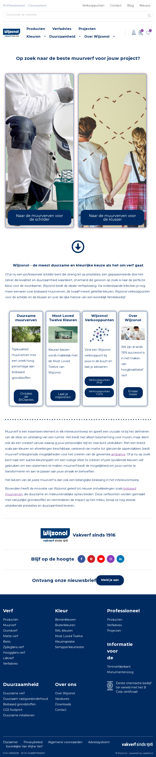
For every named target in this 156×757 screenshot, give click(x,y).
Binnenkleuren (65, 620)
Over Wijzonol (96, 36)
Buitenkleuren (65, 625)
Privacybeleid (33, 742)
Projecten (87, 29)
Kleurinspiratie (65, 642)
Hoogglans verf (14, 653)
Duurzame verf (14, 693)
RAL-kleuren (64, 631)
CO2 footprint (12, 710)
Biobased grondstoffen (19, 704)
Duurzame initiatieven (19, 715)
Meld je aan (110, 580)
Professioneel (14, 5)
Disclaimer (10, 742)
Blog (130, 5)
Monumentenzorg (112, 672)
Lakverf (8, 658)
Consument (37, 5)
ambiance (117, 454)
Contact (115, 5)
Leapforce (148, 753)
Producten (36, 29)
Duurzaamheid (62, 36)
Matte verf (10, 636)
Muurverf (9, 625)
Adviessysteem (99, 742)
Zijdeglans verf (13, 647)
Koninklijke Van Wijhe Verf (24, 746)
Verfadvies (61, 29)
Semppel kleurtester (69, 647)
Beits (6, 642)
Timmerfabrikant (112, 667)
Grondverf (10, 631)
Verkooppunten (93, 5)
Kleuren (33, 36)
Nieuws (145, 5)
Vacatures (62, 699)
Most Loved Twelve (69, 636)
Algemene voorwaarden (65, 742)
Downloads (63, 704)
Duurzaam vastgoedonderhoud (25, 699)
